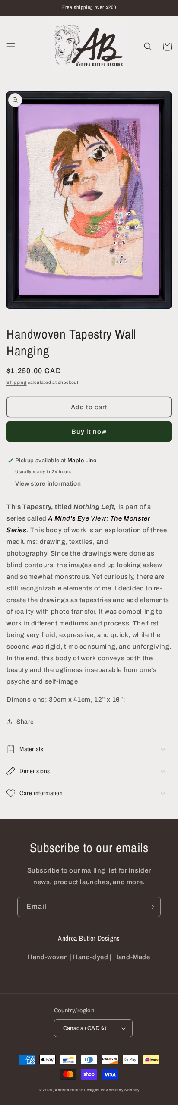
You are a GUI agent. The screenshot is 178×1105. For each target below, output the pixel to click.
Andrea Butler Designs (77, 1090)
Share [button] (25, 722)
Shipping (16, 382)
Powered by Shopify (120, 1090)
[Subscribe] (150, 907)
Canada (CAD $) (85, 1028)
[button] (10, 46)
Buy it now (89, 431)
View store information (48, 483)
